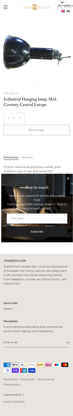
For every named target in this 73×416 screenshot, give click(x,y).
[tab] (13, 157)
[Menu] (6, 7)
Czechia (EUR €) (12, 394)
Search (8, 308)
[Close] (68, 178)
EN (68, 11)
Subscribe (37, 231)
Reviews (27, 157)
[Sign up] (67, 342)
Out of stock (36, 130)
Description (11, 157)
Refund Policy (11, 379)
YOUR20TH (18, 401)
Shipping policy (12, 384)
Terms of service (45, 379)
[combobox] (66, 11)
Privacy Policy (28, 379)
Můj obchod (11, 93)
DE (68, 14)
